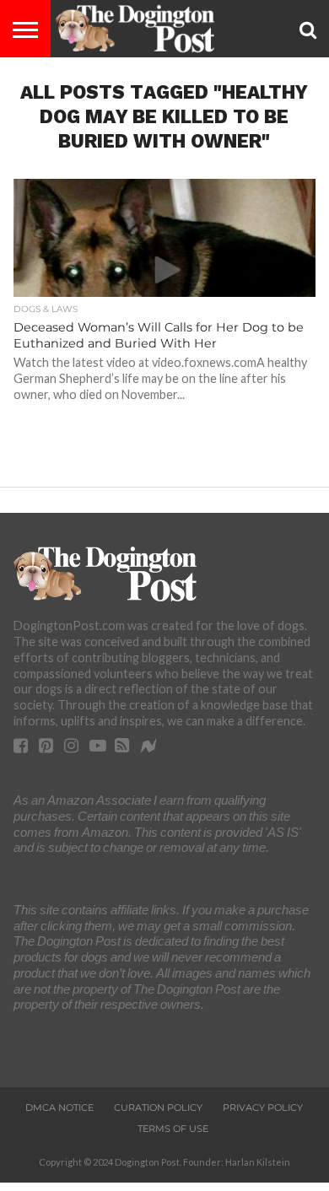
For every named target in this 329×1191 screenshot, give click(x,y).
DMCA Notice (59, 1107)
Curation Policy (158, 1107)
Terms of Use (173, 1128)
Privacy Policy (263, 1107)
